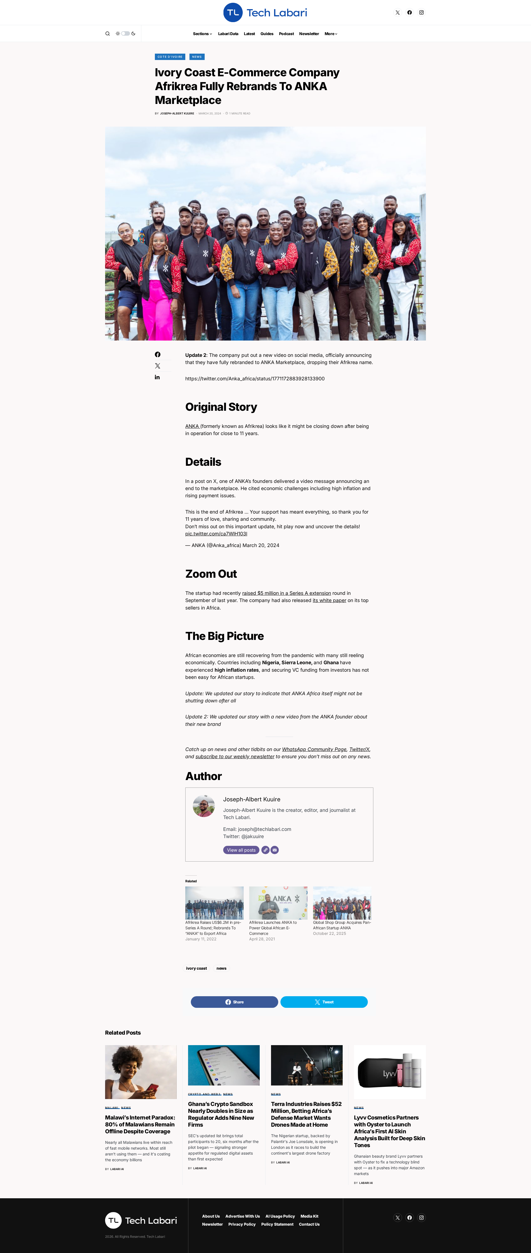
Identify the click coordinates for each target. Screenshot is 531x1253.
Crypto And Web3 (204, 1094)
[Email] (274, 850)
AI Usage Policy (280, 1216)
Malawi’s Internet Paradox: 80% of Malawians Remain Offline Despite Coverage (140, 1124)
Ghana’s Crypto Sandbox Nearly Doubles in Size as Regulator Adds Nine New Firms (221, 1114)
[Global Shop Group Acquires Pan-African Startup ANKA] (342, 903)
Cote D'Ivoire (170, 56)
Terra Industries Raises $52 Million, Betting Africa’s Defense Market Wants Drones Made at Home (306, 1114)
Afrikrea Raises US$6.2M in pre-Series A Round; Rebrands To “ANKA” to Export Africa (213, 928)
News (197, 56)
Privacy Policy (242, 1224)
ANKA (192, 426)
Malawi (112, 1107)
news (222, 968)
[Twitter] (397, 12)
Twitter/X (359, 749)
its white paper (329, 600)
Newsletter (212, 1224)
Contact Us (309, 1224)
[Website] (265, 850)
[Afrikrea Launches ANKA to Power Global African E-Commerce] (278, 903)
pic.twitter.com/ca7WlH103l (216, 534)
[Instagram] (421, 12)
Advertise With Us (242, 1216)
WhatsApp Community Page (314, 749)
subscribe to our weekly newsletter (235, 756)
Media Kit (309, 1216)
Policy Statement (277, 1224)
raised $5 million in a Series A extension (286, 593)
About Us (211, 1216)
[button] (107, 33)
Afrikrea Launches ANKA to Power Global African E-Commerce (272, 928)
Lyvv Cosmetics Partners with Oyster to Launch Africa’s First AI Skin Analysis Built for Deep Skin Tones (389, 1131)
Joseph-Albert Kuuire (251, 799)
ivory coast (196, 968)
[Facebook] (409, 12)
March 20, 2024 (261, 545)
